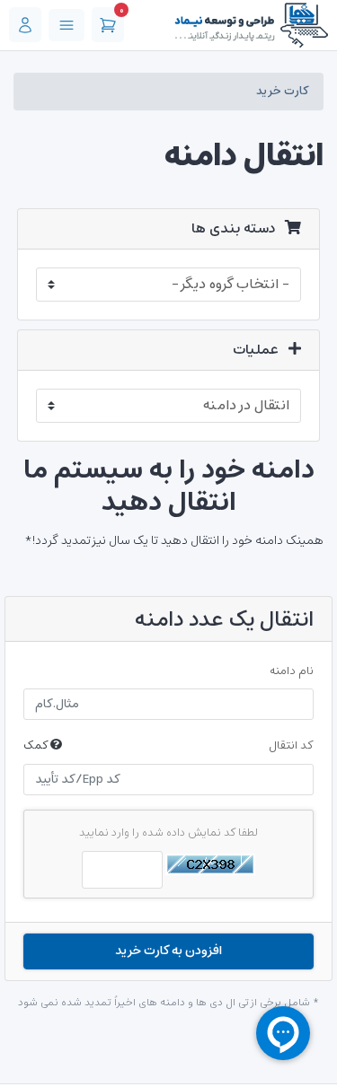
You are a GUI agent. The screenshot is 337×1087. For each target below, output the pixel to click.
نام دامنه (292, 671)
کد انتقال (168, 745)
